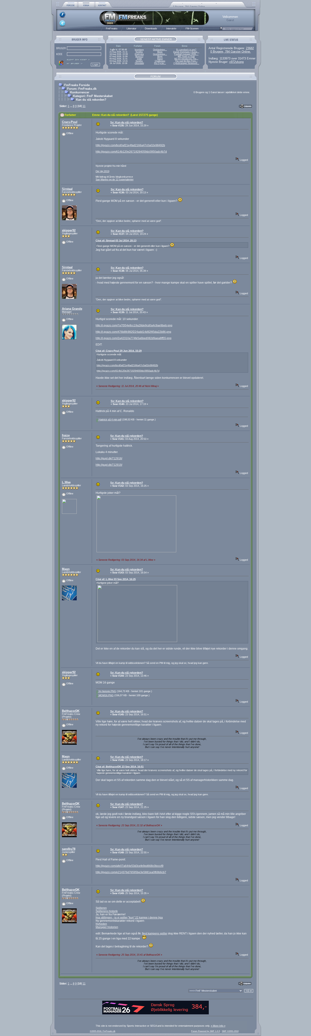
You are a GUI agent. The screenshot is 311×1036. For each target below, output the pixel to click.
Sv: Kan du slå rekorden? (126, 122)
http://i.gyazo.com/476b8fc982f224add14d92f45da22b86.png (133, 331)
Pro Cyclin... (160, 63)
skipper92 (69, 230)
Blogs (160, 52)
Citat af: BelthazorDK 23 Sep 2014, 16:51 (120, 766)
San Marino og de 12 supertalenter (115, 179)
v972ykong (236, 62)
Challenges (160, 61)
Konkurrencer (79, 92)
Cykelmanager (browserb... (186, 63)
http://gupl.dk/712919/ (109, 464)
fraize (66, 435)
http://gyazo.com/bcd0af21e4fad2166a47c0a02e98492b (130, 145)
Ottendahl (139, 63)
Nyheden (101, 924)
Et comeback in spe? (186, 50)
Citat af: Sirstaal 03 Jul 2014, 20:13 (116, 240)
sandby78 (68, 849)
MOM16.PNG (106, 695)
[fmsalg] (155, 1013)
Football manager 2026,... (186, 54)
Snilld (139, 59)
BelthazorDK (70, 711)
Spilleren (101, 908)
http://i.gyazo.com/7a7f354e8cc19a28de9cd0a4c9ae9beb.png (134, 325)
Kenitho (139, 52)
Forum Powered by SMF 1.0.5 (205, 1031)
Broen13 (139, 56)
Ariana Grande (72, 308)
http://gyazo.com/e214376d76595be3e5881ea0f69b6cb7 (131, 872)
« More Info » (218, 1025)
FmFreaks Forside (77, 85)
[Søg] (220, 29)
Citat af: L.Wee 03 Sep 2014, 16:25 (116, 579)
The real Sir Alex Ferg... (186, 61)
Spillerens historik (107, 911)
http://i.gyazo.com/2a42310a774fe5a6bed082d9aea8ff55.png (133, 338)
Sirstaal (67, 189)
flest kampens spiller (154, 933)
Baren (160, 59)
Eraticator (139, 54)
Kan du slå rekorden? (91, 99)
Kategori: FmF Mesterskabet (92, 96)
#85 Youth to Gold (186, 56)
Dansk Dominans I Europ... (186, 52)
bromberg (139, 50)
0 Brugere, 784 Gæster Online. (230, 51)
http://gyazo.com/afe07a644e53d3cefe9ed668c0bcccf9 (129, 865)
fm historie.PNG (107, 691)
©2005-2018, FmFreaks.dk (102, 1031)
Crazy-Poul (69, 122)
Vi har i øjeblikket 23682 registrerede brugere (196, 5)
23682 (250, 48)
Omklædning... (160, 50)
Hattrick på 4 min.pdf (109, 419)
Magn (66, 569)
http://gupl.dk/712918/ (109, 458)
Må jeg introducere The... (186, 59)
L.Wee (66, 482)
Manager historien (107, 927)
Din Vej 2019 (102, 171)
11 (84, 106)
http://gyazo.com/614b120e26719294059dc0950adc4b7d (131, 151)
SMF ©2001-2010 (230, 1031)
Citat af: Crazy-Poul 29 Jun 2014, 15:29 (119, 350)
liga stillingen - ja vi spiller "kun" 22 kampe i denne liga (129, 917)
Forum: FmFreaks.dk (82, 88)
